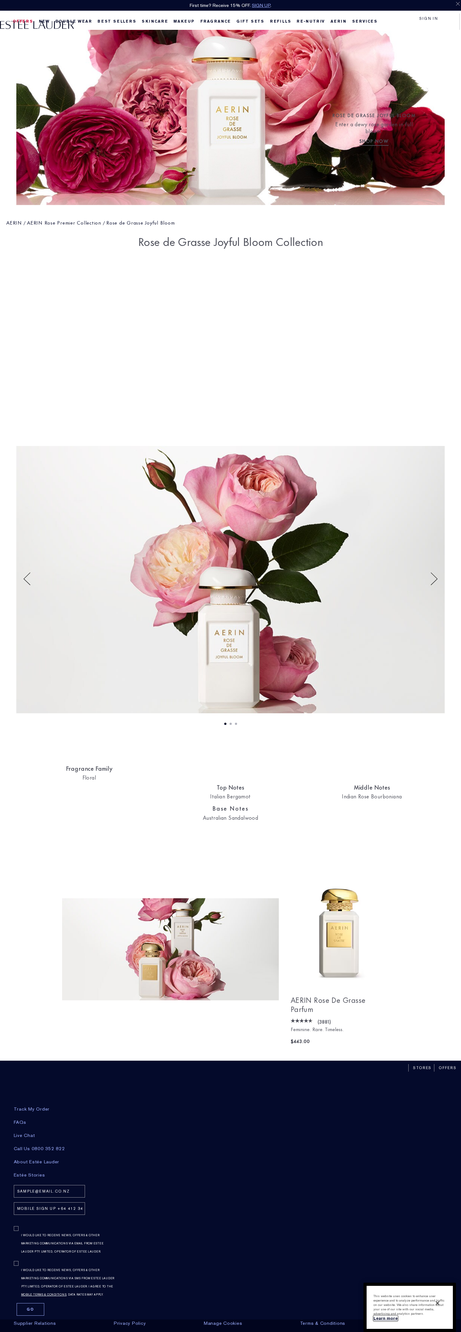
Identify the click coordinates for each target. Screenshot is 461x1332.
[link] (339, 925)
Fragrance (215, 21)
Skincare (155, 21)
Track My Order (32, 1109)
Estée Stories (29, 1175)
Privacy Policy (130, 1323)
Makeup (184, 21)
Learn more (386, 1318)
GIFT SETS (250, 21)
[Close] (437, 1303)
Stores (422, 1067)
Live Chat (24, 1135)
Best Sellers (117, 21)
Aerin (339, 21)
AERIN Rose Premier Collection (64, 222)
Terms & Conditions (323, 1323)
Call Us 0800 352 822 (39, 1148)
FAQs (20, 1122)
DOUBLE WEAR (74, 21)
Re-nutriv (311, 21)
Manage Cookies (223, 1323)
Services (365, 21)
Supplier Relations (35, 1323)
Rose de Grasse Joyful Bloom (140, 222)
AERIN (14, 222)
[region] (409, 1307)
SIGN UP (261, 5)
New (44, 21)
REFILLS (280, 21)
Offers (448, 1067)
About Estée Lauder (37, 1162)
